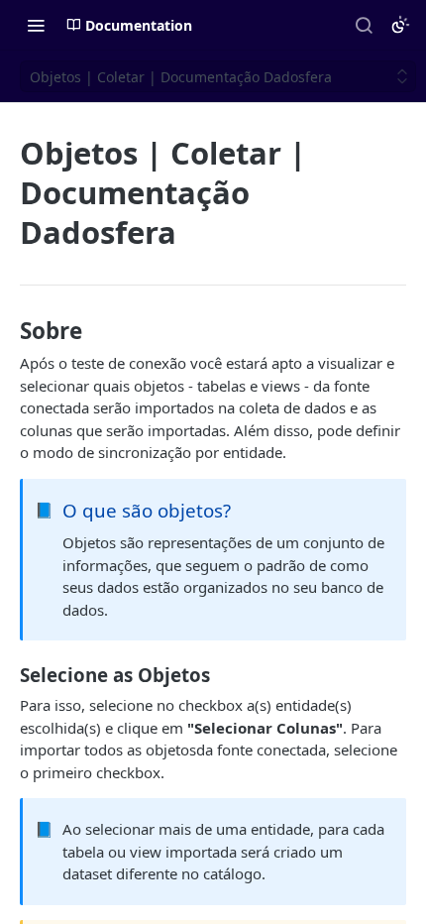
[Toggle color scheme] (400, 25)
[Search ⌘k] (363, 25)
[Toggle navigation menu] (36, 25)
